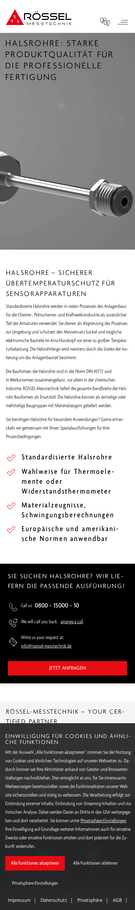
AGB (117, 900)
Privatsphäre (90, 900)
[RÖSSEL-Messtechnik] (38, 17)
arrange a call (72, 622)
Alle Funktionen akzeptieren (35, 863)
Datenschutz (54, 900)
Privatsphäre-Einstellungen (103, 821)
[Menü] (122, 23)
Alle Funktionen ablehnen (95, 863)
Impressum (19, 900)
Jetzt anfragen (67, 668)
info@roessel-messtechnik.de (46, 646)
